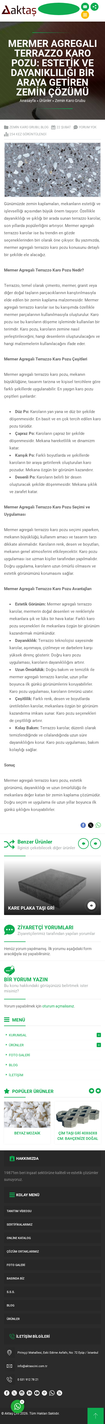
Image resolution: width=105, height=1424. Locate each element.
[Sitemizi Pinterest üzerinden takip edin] (44, 1393)
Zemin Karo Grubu (70, 100)
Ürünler (45, 100)
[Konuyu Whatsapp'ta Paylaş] (98, 825)
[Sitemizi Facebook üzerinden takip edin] (6, 1393)
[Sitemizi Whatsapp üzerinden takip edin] (52, 1393)
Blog (44, 127)
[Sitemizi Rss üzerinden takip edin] (59, 1393)
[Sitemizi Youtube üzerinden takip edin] (37, 1393)
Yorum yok (88, 127)
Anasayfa (28, 100)
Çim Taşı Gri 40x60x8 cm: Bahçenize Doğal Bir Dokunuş (77, 1135)
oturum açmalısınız (58, 1006)
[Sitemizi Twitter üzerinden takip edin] (14, 1393)
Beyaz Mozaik (27, 1133)
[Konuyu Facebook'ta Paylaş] (83, 825)
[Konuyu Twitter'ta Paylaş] (90, 825)
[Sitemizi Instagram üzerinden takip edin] (21, 1393)
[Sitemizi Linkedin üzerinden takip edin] (29, 1393)
